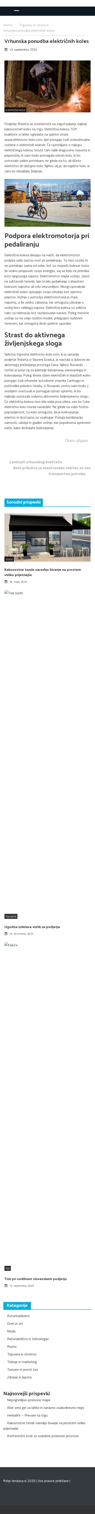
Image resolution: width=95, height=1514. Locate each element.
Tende (9, 559)
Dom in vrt (15, 1323)
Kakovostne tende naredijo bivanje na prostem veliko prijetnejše (42, 572)
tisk (8, 1268)
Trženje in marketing (22, 1361)
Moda (11, 1331)
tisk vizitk (11, 916)
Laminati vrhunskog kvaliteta (36, 462)
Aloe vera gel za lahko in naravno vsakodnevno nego (45, 1407)
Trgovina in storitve (21, 1354)
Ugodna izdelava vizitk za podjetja (32, 927)
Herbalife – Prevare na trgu (27, 1415)
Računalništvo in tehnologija (28, 1338)
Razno (12, 1346)
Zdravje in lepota (19, 1377)
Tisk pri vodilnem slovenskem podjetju (35, 1279)
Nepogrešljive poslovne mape (28, 1400)
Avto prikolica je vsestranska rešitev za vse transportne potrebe (52, 471)
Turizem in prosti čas (22, 1369)
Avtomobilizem (18, 1315)
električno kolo (15, 110)
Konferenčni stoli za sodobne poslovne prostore (43, 1435)
